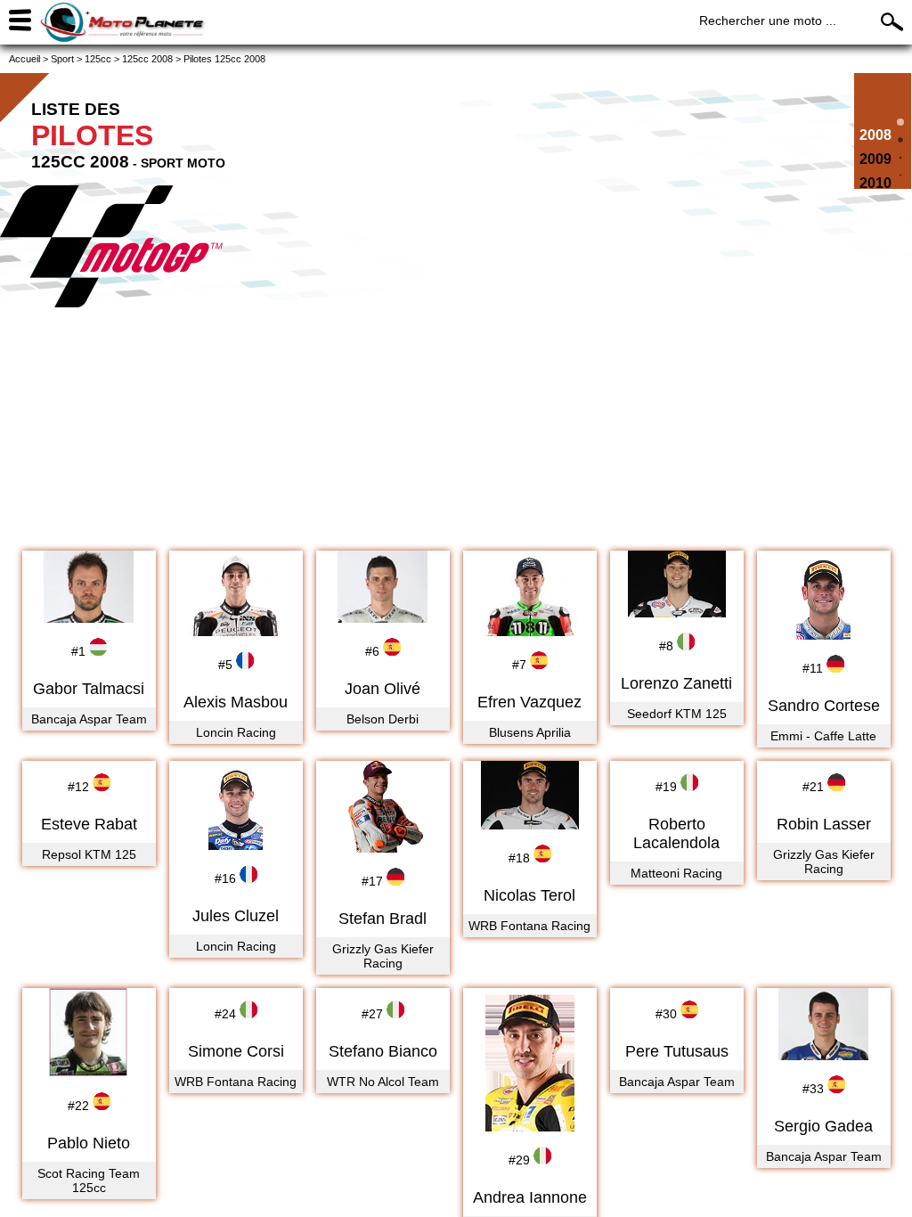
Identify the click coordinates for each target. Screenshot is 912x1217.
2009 (875, 159)
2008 (875, 135)
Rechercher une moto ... (767, 20)
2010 (875, 183)
